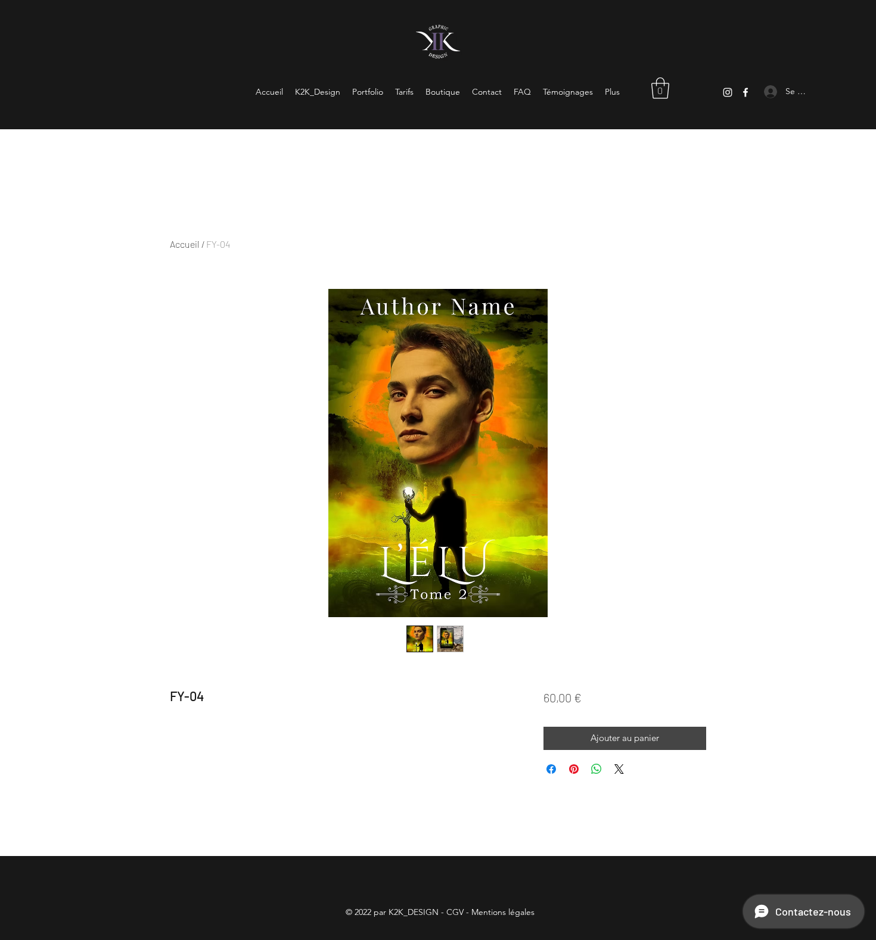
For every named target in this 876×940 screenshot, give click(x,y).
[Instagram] (728, 92)
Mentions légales (503, 912)
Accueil (185, 244)
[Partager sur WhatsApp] (596, 769)
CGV (455, 912)
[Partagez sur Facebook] (551, 769)
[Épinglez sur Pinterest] (574, 769)
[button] (660, 88)
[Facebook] (745, 92)
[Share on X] (619, 769)
